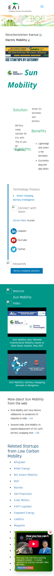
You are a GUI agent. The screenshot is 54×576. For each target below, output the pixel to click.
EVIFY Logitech (23, 506)
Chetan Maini (19, 220)
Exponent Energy (24, 513)
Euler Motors (21, 500)
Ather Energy (22, 468)
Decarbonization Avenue (22, 35)
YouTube (22, 240)
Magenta (19, 525)
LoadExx (19, 519)
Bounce (18, 487)
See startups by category (21, 60)
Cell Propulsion (23, 494)
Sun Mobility (22, 297)
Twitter (21, 249)
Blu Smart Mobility (26, 475)
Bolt (16, 481)
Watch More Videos (25, 568)
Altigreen (19, 462)
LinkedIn (21, 231)
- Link (30, 418)
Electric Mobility (16, 40)
